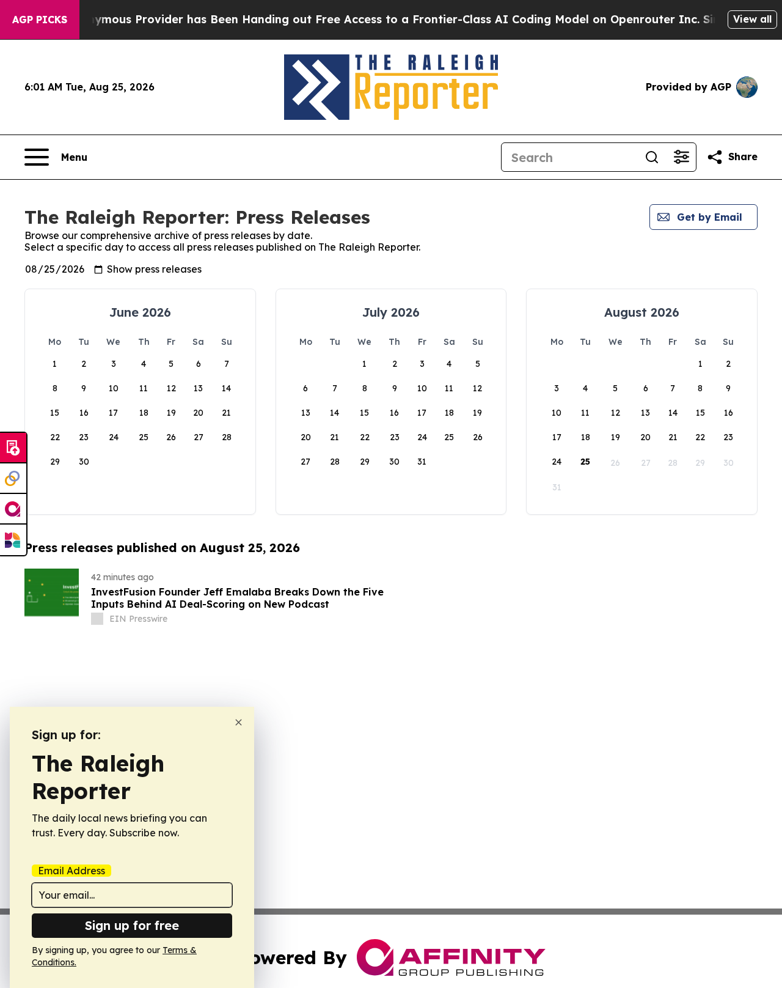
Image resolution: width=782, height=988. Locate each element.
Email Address (71, 870)
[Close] (238, 722)
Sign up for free (132, 925)
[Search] (652, 157)
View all (752, 19)
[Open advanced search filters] (681, 157)
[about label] (97, 619)
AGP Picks (39, 19)
